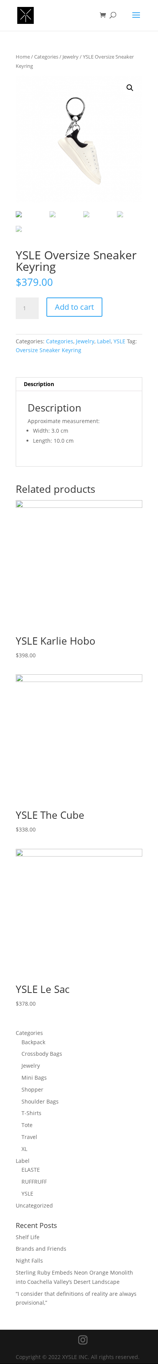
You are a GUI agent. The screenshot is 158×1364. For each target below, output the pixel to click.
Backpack (33, 1042)
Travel (29, 1137)
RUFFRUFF (34, 1181)
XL (24, 1148)
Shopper (32, 1089)
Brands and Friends (41, 1248)
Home (23, 56)
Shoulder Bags (40, 1101)
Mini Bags (34, 1077)
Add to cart (74, 307)
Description (39, 384)
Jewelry (71, 56)
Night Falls (29, 1260)
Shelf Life (28, 1237)
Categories (46, 56)
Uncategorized (34, 1205)
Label (104, 341)
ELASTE (30, 1169)
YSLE (119, 341)
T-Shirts (31, 1113)
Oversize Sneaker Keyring (48, 350)
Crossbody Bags (41, 1053)
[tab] (79, 384)
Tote (27, 1125)
